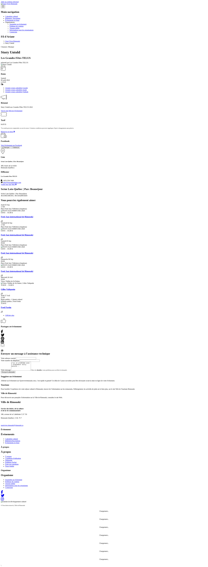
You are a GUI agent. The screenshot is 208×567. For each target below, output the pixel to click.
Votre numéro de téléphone (10, 360)
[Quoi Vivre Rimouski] (9, 4)
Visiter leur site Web (8, 184)
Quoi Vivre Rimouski (12, 41)
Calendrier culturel (11, 16)
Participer (6, 147)
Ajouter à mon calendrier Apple (16, 90)
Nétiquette (8, 460)
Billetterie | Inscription (12, 18)
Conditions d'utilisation (13, 458)
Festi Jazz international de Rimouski (17, 217)
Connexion (13, 32)
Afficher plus (9, 315)
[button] (2, 84)
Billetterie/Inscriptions (12, 441)
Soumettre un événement (18, 24)
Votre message (6, 370)
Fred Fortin (6, 307)
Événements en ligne (12, 20)
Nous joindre (9, 466)
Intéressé (16, 147)
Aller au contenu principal (10, 2)
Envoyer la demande (8, 372)
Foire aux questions (12, 464)
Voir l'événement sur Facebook (11, 145)
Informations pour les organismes (16, 485)
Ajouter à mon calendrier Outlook (16, 92)
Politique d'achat (10, 462)
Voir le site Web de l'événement (11, 111)
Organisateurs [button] (10, 22)
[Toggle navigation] (3, 6)
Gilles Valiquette (8, 289)
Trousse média (14, 28)
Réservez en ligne (7, 132)
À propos (8, 456)
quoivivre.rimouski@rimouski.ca (12, 425)
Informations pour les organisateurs (21, 30)
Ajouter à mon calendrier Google (16, 88)
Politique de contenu (17, 26)
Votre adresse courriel (8, 358)
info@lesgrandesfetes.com (12, 182)
